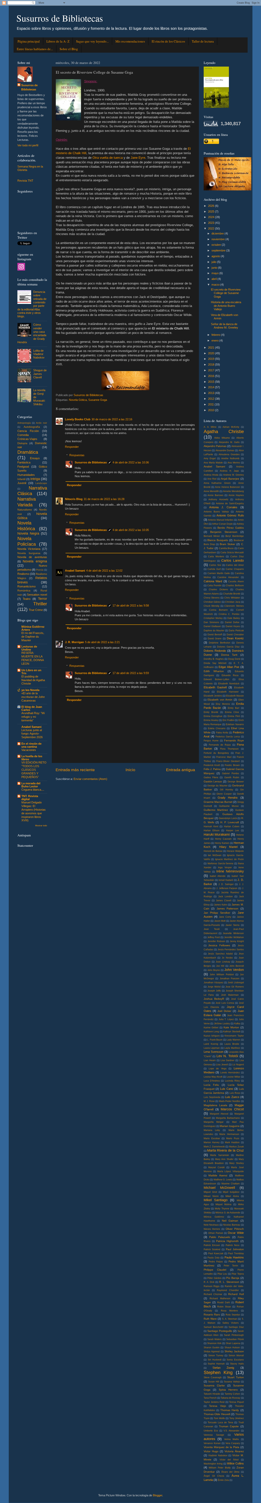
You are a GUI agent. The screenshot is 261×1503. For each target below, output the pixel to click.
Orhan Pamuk (215, 1233)
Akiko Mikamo (222, 438)
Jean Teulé (212, 929)
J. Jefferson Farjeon (226, 888)
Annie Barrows (215, 495)
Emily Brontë (211, 712)
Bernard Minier (212, 536)
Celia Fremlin (214, 585)
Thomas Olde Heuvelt (217, 1414)
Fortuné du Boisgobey (216, 753)
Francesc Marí (224, 757)
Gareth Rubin (231, 777)
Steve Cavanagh (213, 1377)
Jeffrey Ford (213, 937)
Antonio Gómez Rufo (230, 515)
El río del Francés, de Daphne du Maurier (32, 636)
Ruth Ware (210, 1318)
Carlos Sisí (215, 565)
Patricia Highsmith (227, 1241)
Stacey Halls (237, 1363)
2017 (211, 370)
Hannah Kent (211, 826)
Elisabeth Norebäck (228, 683)
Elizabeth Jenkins (213, 695)
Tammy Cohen (232, 1394)
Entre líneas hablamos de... (35, 49)
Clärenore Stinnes (234, 606)
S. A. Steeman (229, 1319)
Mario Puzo (232, 1138)
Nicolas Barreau (231, 1225)
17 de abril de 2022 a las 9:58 (131, 605)
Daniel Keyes (233, 626)
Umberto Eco (211, 1430)
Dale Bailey (233, 618)
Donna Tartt (229, 654)
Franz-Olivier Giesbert (228, 761)
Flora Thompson (229, 748)
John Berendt (236, 966)
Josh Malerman (230, 995)
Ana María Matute (213, 462)
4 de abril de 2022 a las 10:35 (131, 530)
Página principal (29, 41)
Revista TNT (25, 180)
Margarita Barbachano (228, 1118)
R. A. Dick (209, 1282)
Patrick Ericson (212, 1245)
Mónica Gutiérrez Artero (33, 628)
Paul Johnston (235, 1249)
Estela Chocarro (216, 728)
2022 (211, 228)
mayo (215, 273)
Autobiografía (32, 426)
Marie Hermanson (229, 1134)
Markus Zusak (236, 1146)
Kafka (237, 1023)
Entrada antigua (180, 770)
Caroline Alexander (228, 577)
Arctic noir (41, 423)
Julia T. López (226, 1019)
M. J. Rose (209, 1101)
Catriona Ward (213, 581)
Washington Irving (213, 1463)
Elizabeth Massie (235, 695)
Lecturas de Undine (29, 648)
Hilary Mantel (228, 846)
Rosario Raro (212, 1314)
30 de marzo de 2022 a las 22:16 (112, 419)
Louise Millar (233, 1076)
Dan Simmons (211, 622)
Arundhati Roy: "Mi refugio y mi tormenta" (33, 717)
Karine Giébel (211, 1027)
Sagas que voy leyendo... (92, 41)
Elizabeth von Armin (220, 699)
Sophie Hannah (216, 1363)
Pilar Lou (222, 1274)
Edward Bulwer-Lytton (216, 679)
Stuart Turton (235, 1377)
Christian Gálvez (212, 602)
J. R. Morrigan (74, 642)
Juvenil (21, 483)
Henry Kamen (222, 843)
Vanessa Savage (214, 1435)
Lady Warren (233, 1039)
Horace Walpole (235, 851)
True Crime (36, 609)
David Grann (214, 638)
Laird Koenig (211, 1044)
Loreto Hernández (230, 1072)
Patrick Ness (232, 1245)
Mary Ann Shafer (224, 1159)
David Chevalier (235, 634)
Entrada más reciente (75, 770)
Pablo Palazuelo (219, 1237)
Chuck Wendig (212, 606)
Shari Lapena (233, 1343)
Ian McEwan (214, 855)
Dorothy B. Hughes (214, 659)
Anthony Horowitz (218, 499)
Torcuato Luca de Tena (220, 1422)
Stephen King (218, 1372)
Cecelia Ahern (236, 581)
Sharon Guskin (212, 1347)
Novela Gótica (78, 399)
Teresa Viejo (217, 1406)
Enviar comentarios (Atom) (90, 778)
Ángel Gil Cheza (214, 1476)
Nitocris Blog (74, 499)
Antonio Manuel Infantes (220, 520)
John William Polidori (222, 974)
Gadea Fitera (211, 777)
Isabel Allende (217, 876)
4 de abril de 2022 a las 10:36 (131, 462)
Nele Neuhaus (211, 1225)
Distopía (22, 443)
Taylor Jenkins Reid (214, 1402)
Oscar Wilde (236, 1232)
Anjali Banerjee (230, 478)
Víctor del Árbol (229, 1459)
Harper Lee (232, 830)
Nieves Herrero (212, 1229)
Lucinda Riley (232, 1080)
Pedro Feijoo (216, 1261)
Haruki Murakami (217, 834)
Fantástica (23, 462)
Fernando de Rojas (220, 744)
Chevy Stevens (212, 597)
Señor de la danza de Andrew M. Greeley (224, 325)
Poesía (39, 570)
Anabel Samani (75, 570)
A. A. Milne (210, 427)
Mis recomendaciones (130, 41)
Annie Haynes (236, 495)
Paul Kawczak (215, 1253)
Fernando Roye (234, 740)
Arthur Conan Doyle (222, 524)
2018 (211, 364)
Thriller (40, 603)
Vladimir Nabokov (217, 1455)
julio (214, 261)
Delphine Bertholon (219, 642)
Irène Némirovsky (230, 871)
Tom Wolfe (219, 1418)
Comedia (23, 435)
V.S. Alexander (231, 1430)
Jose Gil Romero (234, 986)
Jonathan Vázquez (213, 982)
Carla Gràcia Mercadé (232, 552)
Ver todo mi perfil (27, 145)
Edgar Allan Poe (229, 667)
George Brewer (236, 781)
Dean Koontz (235, 638)
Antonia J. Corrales (223, 507)
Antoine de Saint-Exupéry (230, 503)
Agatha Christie (224, 431)
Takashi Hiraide (212, 1394)
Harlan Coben (231, 826)
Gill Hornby (226, 789)
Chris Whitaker (232, 597)
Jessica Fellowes (219, 945)
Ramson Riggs (212, 1286)
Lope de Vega (217, 1068)
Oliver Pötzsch (235, 1229)
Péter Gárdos (214, 1278)
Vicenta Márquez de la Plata (221, 1447)
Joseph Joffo (214, 990)
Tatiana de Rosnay (230, 1398)
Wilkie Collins (235, 1463)
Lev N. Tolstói (227, 1056)
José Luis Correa (225, 1003)
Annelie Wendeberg (233, 491)
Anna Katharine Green (217, 483)
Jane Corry (225, 917)
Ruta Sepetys (233, 1314)
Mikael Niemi (211, 1196)
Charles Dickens (218, 589)
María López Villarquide (230, 1171)
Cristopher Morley (213, 618)
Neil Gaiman (230, 1220)
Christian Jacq (232, 602)
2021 (211, 347)
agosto (216, 256)
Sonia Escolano (235, 1359)
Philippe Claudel (215, 1269)
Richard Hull (236, 1294)
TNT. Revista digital (29, 797)
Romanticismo (26, 586)
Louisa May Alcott (213, 1076)
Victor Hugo (211, 1451)
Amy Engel (210, 458)
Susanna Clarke (214, 1385)
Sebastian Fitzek (235, 1339)
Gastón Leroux (213, 781)
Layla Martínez (232, 1048)
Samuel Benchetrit (213, 1327)
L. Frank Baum (214, 1039)
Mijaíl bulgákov (231, 1192)
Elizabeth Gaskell (215, 687)
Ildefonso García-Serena (220, 863)
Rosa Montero (229, 1310)
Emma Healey (211, 720)
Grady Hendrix (228, 797)
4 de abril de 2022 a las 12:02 (104, 570)
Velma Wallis (231, 1439)
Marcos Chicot (232, 1109)
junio (215, 267)
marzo (216, 284)
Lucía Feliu (211, 1084)
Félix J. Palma (212, 769)
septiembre (219, 250)
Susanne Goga (97, 399)
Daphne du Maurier (214, 630)
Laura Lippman (212, 1048)
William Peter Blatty (220, 1467)
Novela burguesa (29, 553)
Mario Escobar (212, 1138)
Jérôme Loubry (222, 1023)
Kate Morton (231, 1027)
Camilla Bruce (226, 548)
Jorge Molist (214, 986)
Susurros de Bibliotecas (59, 18)
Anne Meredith (211, 491)
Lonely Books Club (77, 419)
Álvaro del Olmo (230, 1472)
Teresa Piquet (236, 1402)
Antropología (24, 423)
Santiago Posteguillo (219, 1331)
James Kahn (220, 904)
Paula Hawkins (234, 1257)
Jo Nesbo (227, 957)
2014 (211, 387)
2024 (211, 217)
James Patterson (227, 908)
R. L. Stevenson (229, 1282)
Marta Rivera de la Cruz (225, 1150)
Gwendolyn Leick (228, 818)
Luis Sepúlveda (212, 1097)
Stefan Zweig (223, 1367)
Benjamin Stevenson (223, 532)
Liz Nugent (238, 1064)
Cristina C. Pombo (229, 614)
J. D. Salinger (226, 884)
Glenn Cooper (224, 794)
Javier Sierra (232, 925)
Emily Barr (233, 708)
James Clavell (223, 900)
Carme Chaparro (235, 569)
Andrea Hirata (211, 475)
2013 (211, 393)
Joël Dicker (224, 1011)
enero (215, 340)
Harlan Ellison (212, 830)
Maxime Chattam (230, 1183)
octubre (217, 244)
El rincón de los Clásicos (168, 41)
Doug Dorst (234, 659)
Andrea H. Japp (229, 471)
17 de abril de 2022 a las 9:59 (131, 673)
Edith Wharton (214, 671)
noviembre (218, 239)
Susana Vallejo (232, 1381)
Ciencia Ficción (28, 431)
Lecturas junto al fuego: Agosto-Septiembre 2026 (32, 734)
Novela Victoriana (28, 548)
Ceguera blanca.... (32, 789)
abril (214, 278)
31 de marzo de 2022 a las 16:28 (104, 499)
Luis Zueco (232, 1097)
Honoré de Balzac (213, 851)
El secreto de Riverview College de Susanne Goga (226, 293)
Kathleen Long (211, 1031)
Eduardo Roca (230, 675)
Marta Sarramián (219, 1155)
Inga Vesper (225, 867)
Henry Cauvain (223, 839)
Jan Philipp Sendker (217, 912)
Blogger (157, 1495)
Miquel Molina (224, 1204)
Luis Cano (226, 1088)
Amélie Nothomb (230, 458)
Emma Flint (234, 716)
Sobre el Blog (69, 49)
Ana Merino (234, 462)
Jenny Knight (237, 941)
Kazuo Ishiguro (212, 1035)
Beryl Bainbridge (234, 536)
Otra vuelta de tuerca (107, 157)
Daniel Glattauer (212, 626)
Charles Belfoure (235, 585)
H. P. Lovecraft (229, 822)
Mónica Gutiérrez (214, 1216)
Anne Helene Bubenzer (227, 487)
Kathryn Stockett (231, 1031)
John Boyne (213, 970)
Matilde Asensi (217, 1175)
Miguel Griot (210, 1192)
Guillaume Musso (229, 806)
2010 (211, 410)
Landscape (41, 483)
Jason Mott (220, 921)
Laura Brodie (232, 1044)
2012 (211, 398)
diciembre (218, 233)
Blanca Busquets (217, 540)
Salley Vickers (230, 1323)
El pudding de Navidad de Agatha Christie (33, 680)
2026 (211, 205)
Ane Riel (211, 479)
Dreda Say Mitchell (215, 663)
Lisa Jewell (222, 1064)
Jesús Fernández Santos (231, 949)
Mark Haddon (232, 1142)
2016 (211, 376)
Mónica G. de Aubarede (228, 1212)
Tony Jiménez (236, 1418)
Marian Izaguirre (230, 1126)
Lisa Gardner (227, 1060)
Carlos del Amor (235, 565)
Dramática (27, 452)
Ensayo (35, 458)
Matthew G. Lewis (223, 1179)
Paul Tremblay (236, 1253)
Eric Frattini (228, 720)
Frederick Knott (212, 765)
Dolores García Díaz (228, 646)
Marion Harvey (212, 1142)
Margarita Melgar (214, 1122)
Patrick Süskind (212, 1249)
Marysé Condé (216, 1167)
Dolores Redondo (215, 650)
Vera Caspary (232, 1443)
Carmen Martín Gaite (219, 573)
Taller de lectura (203, 41)
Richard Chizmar (213, 1294)
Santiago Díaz (236, 1327)
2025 (211, 211)
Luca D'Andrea (212, 1080)
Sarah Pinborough (234, 1335)
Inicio (130, 770)
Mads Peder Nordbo (229, 1101)
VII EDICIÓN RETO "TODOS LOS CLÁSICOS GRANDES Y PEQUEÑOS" (33, 770)
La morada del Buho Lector (30, 785)
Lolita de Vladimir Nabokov (39, 354)
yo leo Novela (30, 690)
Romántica (23, 590)
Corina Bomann (218, 610)
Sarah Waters (214, 1339)
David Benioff (215, 634)
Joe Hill (220, 966)
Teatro (26, 598)
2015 (211, 381)
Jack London (225, 896)
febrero (216, 334)
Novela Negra (28, 533)
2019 (211, 358)
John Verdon (234, 970)
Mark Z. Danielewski (214, 1146)
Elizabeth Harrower (228, 691)
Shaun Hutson (232, 1347)
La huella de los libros (31, 758)
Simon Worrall (236, 1355)
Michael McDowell (219, 1188)
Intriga (35, 479)
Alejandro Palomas (215, 446)
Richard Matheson (220, 1298)
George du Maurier (217, 785)
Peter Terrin (231, 1265)
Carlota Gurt (214, 569)
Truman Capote (229, 1426)
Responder (72, 446)
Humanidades (26, 474)
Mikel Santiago (216, 1200)
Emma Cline (232, 712)
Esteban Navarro (235, 724)
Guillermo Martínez (216, 810)
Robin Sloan (224, 1306)
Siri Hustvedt (214, 1359)
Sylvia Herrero (228, 1389)
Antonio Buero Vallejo (216, 511)
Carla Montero (216, 556)
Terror (42, 599)
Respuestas (76, 455)
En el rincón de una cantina (31, 745)
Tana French (210, 1398)
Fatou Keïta (222, 732)
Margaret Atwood (219, 1113)
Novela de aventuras (32, 557)
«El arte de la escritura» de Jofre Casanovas (33, 697)
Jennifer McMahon (234, 937)
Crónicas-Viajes (27, 439)
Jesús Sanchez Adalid (220, 953)
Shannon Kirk (214, 1343)
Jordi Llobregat (236, 982)
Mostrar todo (41, 825)
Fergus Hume (211, 740)
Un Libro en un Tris (31, 672)
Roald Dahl (223, 1302)
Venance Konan (212, 1443)
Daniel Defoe (232, 622)
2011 (211, 404)
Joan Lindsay (223, 961)
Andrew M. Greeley (233, 475)
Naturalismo (24, 509)
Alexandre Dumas (225, 450)
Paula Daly (214, 1257)
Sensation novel (37, 594)
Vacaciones (28, 750)
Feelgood (23, 466)
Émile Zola (223, 1480)
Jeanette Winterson (233, 933)
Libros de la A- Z (57, 41)
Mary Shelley (236, 1163)
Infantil (21, 479)
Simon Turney (215, 1355)
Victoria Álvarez (234, 1451)
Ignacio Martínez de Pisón (229, 859)
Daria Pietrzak (236, 630)
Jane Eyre (138, 157)
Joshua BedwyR (214, 998)
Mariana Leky (212, 1130)
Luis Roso (234, 1093)
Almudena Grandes (229, 454)
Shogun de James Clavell (40, 374)
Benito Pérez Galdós (230, 527)
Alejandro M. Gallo (229, 442)
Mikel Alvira (232, 1196)
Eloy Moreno (223, 704)
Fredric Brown (232, 765)
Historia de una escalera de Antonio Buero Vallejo (226, 305)
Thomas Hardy (229, 1410)
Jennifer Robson (216, 941)
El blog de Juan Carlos (31, 708)
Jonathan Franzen (230, 978)
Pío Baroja (232, 1278)
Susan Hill (213, 1381)
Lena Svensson (213, 1051)
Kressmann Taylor (234, 1035)
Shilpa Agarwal (212, 1351)
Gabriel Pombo (230, 773)
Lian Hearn (210, 1060)
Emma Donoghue (213, 716)
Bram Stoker (227, 544)
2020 (211, 353)
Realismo (23, 573)
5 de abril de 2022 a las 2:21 (102, 642)
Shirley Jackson (234, 1351)
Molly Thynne (222, 1208)
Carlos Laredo (232, 560)
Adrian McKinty (231, 427)
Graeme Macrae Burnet (218, 802)
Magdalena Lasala (215, 1105)
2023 (211, 222)
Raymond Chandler (228, 1290)
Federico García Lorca (228, 736)
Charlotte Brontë (231, 593)
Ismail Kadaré (226, 880)
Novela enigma (35, 561)
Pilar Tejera (238, 1274)
